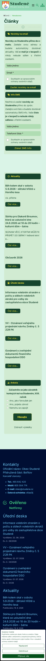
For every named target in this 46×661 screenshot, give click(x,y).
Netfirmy (15, 508)
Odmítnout (23, 651)
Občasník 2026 (14, 257)
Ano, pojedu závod (18, 404)
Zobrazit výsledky (23, 427)
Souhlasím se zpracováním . (23, 80)
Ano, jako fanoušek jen (20, 400)
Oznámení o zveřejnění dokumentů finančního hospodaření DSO (18, 354)
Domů (7, 16)
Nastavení (23, 646)
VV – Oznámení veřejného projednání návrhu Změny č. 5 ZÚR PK (22, 326)
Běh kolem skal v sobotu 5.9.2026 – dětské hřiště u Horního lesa (20, 189)
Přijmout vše (23, 656)
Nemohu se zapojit (18, 408)
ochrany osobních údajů (21, 81)
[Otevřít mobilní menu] (33, 5)
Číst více (12, 204)
